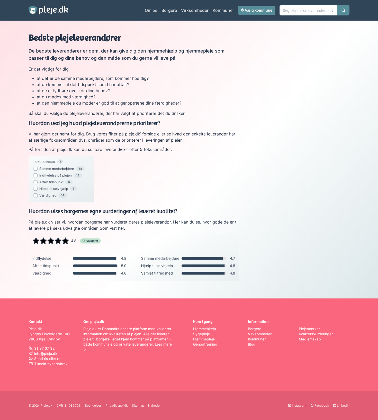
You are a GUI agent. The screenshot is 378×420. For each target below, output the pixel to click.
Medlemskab (310, 339)
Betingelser (93, 405)
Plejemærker (309, 329)
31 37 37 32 (44, 348)
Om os (151, 10)
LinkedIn (343, 405)
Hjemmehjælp (204, 329)
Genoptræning (205, 344)
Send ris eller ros (48, 358)
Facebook (321, 405)
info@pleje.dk (45, 353)
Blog (251, 344)
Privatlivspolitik (116, 405)
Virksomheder (195, 10)
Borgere (169, 10)
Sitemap (138, 405)
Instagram (299, 405)
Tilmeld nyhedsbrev (51, 364)
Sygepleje (201, 334)
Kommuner (223, 10)
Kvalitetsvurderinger (316, 334)
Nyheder (154, 405)
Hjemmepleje (204, 339)
